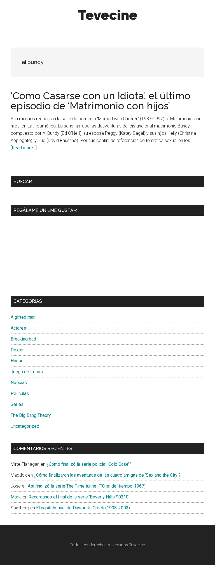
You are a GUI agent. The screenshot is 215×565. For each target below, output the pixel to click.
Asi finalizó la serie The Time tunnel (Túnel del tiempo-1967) (87, 486)
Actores (18, 328)
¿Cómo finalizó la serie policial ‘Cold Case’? (88, 464)
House (17, 360)
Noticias (19, 382)
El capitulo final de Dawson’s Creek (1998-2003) (83, 507)
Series (17, 404)
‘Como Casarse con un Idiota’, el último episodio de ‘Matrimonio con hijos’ (100, 101)
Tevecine (107, 15)
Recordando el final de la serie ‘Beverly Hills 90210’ (79, 497)
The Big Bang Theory (31, 415)
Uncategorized (25, 426)
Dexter (17, 350)
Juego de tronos (27, 371)
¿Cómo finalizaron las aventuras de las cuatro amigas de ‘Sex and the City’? (107, 475)
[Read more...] (24, 147)
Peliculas (20, 393)
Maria (16, 497)
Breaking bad (23, 339)
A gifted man (23, 317)
